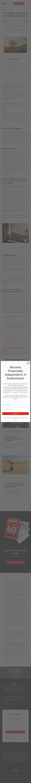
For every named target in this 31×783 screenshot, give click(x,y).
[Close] (28, 363)
